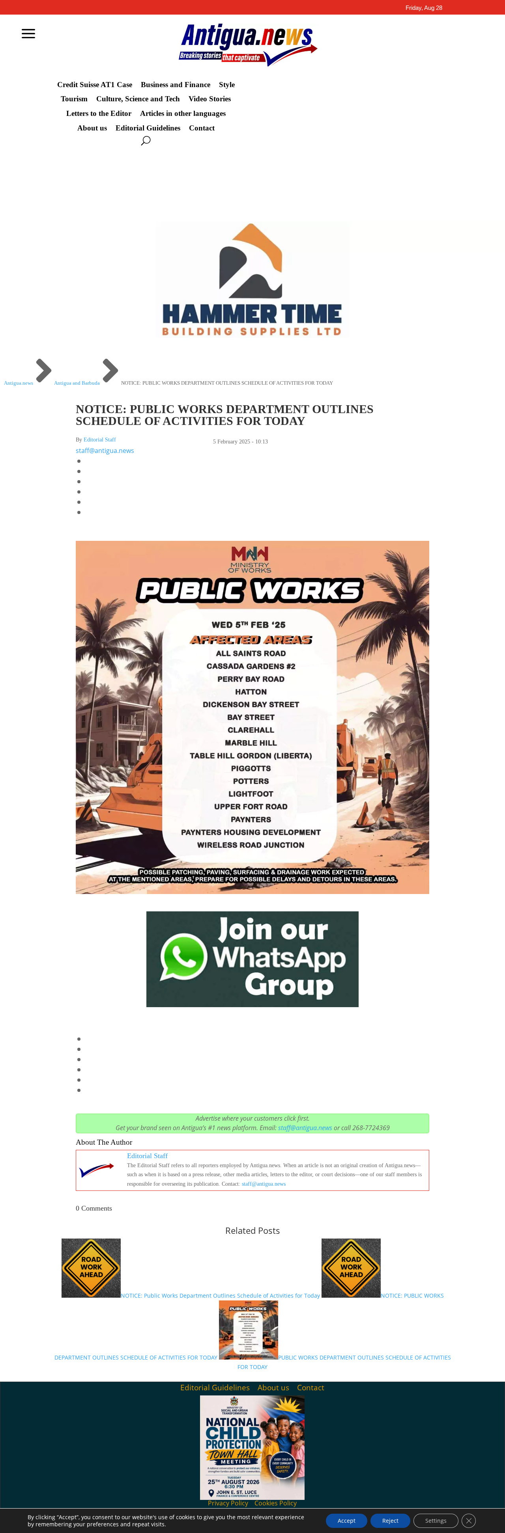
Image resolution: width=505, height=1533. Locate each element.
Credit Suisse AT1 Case (94, 85)
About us (92, 128)
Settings (436, 1520)
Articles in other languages (183, 113)
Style (227, 85)
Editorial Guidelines (148, 128)
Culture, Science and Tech (138, 99)
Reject (390, 1520)
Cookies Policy (275, 1503)
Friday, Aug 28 (424, 7)
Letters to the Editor (98, 113)
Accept (346, 1520)
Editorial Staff (100, 440)
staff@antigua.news (105, 450)
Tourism (74, 99)
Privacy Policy (228, 1503)
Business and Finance (175, 85)
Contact (202, 128)
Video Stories (210, 99)
